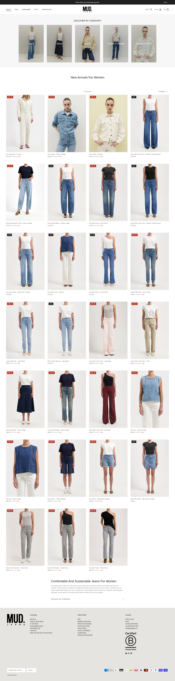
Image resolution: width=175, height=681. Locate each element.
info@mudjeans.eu (131, 628)
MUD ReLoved (46, 9)
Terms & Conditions (84, 630)
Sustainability (26, 9)
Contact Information (131, 623)
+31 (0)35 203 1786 (131, 626)
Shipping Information (84, 621)
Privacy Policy (82, 628)
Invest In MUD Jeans (36, 621)
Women (8, 9)
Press (127, 621)
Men (16, 9)
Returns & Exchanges (85, 623)
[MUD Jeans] (87, 9)
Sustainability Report (36, 626)
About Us (33, 619)
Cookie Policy (82, 633)
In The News (34, 623)
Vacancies (33, 630)
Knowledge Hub (35, 628)
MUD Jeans (14, 675)
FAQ (79, 619)
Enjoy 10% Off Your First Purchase (41, 633)
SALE (36, 9)
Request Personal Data (85, 635)
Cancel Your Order (84, 626)
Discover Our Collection (60, 599)
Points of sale (129, 619)
